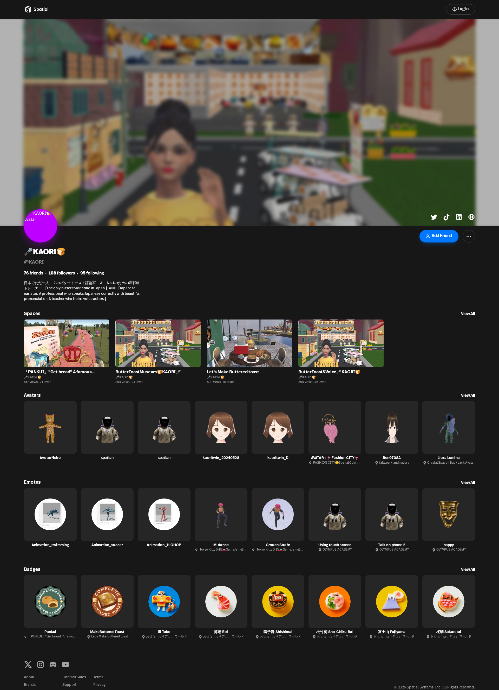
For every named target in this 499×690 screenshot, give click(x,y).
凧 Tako (164, 632)
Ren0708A (392, 458)
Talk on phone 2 (391, 545)
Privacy (99, 685)
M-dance (221, 545)
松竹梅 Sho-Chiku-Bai (334, 632)
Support (69, 685)
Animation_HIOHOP (164, 545)
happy (449, 545)
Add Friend (442, 236)
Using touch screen (335, 545)
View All (468, 314)
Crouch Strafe (278, 545)
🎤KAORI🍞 (32, 377)
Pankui (50, 632)
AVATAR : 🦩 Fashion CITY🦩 (335, 458)
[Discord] (53, 664)
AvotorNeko (50, 458)
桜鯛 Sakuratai (448, 632)
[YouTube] (65, 664)
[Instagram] (40, 664)
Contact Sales (74, 677)
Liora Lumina (449, 458)
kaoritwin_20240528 (221, 458)
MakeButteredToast (107, 632)
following (92, 273)
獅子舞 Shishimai (278, 632)
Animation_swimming (50, 545)
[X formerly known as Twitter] (28, 664)
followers (62, 273)
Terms (98, 677)
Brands (30, 685)
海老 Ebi (221, 632)
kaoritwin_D (278, 458)
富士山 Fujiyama (392, 632)
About (29, 677)
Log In (463, 9)
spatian (107, 458)
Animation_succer (107, 545)
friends (33, 273)
